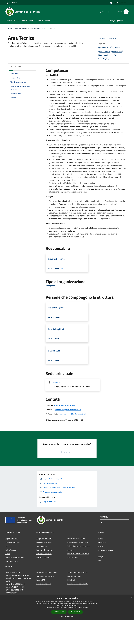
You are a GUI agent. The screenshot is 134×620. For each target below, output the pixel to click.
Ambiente (70, 550)
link (87, 607)
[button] (66, 616)
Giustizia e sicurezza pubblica (77, 542)
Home (10, 28)
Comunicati (102, 542)
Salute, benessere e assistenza (78, 553)
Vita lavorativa (41, 546)
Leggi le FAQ (40, 580)
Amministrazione (21, 28)
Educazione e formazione (76, 538)
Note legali (71, 580)
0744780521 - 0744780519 (64, 405)
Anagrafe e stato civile (44, 538)
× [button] (131, 597)
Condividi (102, 38)
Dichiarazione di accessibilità (77, 584)
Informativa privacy (74, 576)
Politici (7, 553)
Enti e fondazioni (11, 550)
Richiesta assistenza (43, 584)
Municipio (57, 382)
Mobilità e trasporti (43, 557)
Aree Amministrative (12, 542)
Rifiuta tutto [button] (75, 612)
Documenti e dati (11, 561)
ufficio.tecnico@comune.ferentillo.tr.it (68, 409)
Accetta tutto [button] (59, 612)
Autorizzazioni (72, 557)
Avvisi (100, 546)
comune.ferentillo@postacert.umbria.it (72, 414)
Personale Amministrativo (14, 557)
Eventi (100, 560)
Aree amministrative (37, 28)
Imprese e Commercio (44, 550)
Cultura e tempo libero (44, 542)
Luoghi (100, 556)
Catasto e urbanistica (44, 553)
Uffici (7, 546)
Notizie (100, 538)
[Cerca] (126, 11)
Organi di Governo (11, 538)
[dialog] (67, 607)
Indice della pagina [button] (16, 67)
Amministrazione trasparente (77, 572)
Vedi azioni (112, 38)
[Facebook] (107, 11)
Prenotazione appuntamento (46, 572)
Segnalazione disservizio (45, 576)
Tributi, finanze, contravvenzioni (78, 546)
